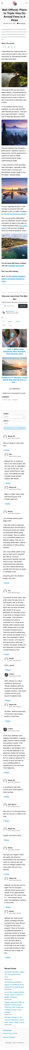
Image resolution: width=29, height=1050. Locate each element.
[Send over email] (14, 46)
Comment (5, 397)
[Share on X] (8, 46)
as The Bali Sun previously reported (14, 214)
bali (3, 321)
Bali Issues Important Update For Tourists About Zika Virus (14, 974)
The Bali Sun (11, 311)
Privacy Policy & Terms (10, 1033)
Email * (6, 421)
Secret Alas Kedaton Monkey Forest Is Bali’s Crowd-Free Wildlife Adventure (14, 994)
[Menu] (2, 3)
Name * (6, 413)
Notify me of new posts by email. (14, 393)
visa (10, 325)
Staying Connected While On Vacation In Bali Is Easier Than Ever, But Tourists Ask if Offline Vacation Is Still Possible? (14, 1007)
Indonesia (10, 321)
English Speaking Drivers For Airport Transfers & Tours (13, 278)
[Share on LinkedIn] (11, 46)
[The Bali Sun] (14, 3)
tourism (4, 325)
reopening (18, 321)
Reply (7, 450)
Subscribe (23, 306)
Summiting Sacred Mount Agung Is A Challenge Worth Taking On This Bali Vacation (14, 984)
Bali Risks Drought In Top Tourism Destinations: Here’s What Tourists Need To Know (14, 1020)
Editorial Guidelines (9, 1037)
